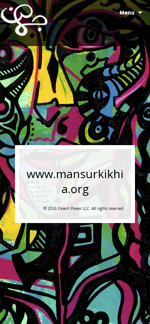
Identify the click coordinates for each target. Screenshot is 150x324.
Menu (127, 12)
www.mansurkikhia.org (75, 181)
